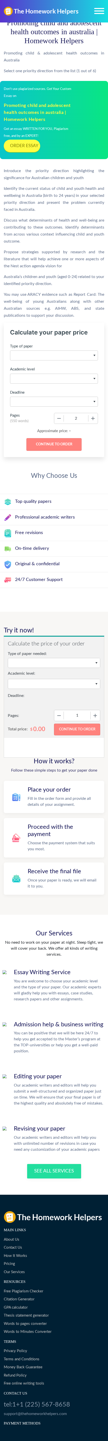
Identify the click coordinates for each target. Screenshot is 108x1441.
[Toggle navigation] (99, 11)
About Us (11, 1239)
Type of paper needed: (27, 654)
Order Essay (24, 146)
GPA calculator (16, 1307)
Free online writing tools (24, 1383)
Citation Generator (19, 1299)
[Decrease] (59, 418)
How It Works (15, 1256)
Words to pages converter (25, 1324)
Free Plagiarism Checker (23, 1291)
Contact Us (13, 1247)
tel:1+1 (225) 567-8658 (37, 1405)
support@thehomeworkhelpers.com (35, 1414)
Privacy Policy (15, 1351)
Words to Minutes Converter (27, 1332)
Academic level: (21, 673)
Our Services (14, 1272)
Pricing (9, 1264)
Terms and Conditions (21, 1359)
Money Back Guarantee (23, 1367)
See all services (54, 1171)
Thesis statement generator (26, 1315)
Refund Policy (15, 1375)
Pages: (13, 716)
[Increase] (93, 418)
